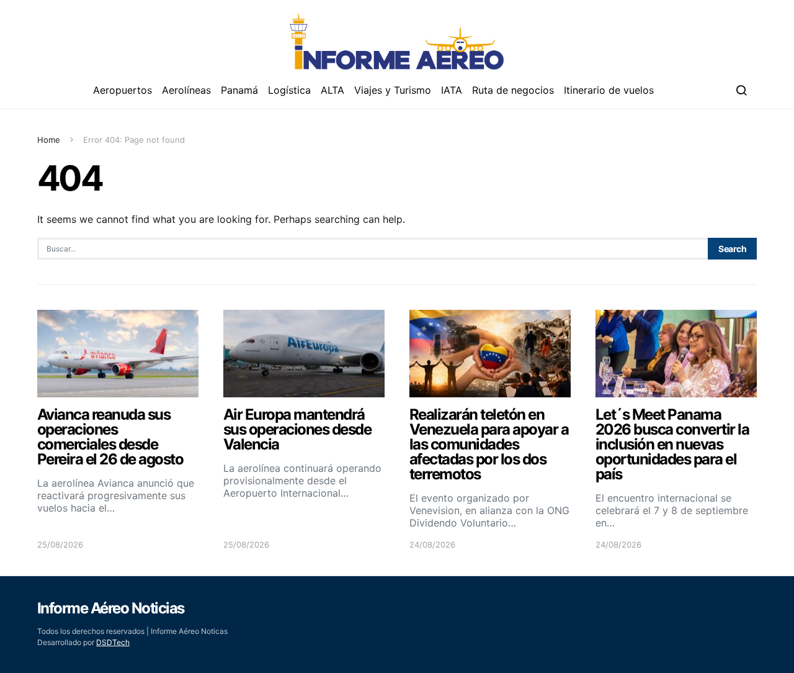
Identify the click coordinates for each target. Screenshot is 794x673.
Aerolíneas (186, 90)
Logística (289, 90)
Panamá (239, 90)
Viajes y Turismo (392, 90)
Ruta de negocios (513, 90)
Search (732, 248)
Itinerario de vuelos (609, 90)
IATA (451, 90)
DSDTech (113, 642)
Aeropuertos (122, 90)
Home (48, 140)
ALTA (332, 90)
